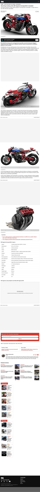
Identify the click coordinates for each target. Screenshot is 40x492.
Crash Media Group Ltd (5, 483)
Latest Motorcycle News (9, 4)
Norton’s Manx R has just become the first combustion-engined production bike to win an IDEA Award (9, 453)
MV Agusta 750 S (12, 343)
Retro (17, 343)
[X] (7, 481)
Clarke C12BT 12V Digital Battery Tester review (9, 387)
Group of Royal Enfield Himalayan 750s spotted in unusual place (7, 366)
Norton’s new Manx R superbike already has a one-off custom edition (7, 378)
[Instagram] (4, 481)
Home (2, 4)
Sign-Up (21, 483)
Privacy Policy (22, 480)
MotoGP (8, 392)
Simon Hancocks (9, 354)
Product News (9, 437)
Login (21, 482)
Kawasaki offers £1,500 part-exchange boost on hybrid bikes (26, 372)
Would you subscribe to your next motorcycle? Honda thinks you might (26, 366)
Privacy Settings (22, 481)
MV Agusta (20, 343)
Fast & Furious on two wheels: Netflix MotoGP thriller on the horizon (9, 414)
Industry (22, 375)
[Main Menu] (38, 1)
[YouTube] (10, 481)
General (9, 399)
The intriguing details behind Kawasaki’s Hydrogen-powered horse (17, 239)
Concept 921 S (6, 343)
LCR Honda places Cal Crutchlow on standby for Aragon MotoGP (9, 394)
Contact (21, 479)
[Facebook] (2, 481)
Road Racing (8, 444)
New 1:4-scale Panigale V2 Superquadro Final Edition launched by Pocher (9, 401)
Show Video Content (20, 291)
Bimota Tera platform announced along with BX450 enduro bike (10, 350)
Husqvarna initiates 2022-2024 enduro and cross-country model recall (9, 408)
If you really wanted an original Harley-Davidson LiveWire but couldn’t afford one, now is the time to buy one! (9, 431)
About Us (21, 478)
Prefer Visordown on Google (9, 39)
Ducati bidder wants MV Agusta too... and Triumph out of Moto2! (26, 377)
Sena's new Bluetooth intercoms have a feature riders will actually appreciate (9, 439)
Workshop (9, 385)
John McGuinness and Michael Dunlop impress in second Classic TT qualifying (9, 447)
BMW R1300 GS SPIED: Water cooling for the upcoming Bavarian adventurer (29, 350)
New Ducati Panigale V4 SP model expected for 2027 (7, 372)
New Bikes (18, 4)
